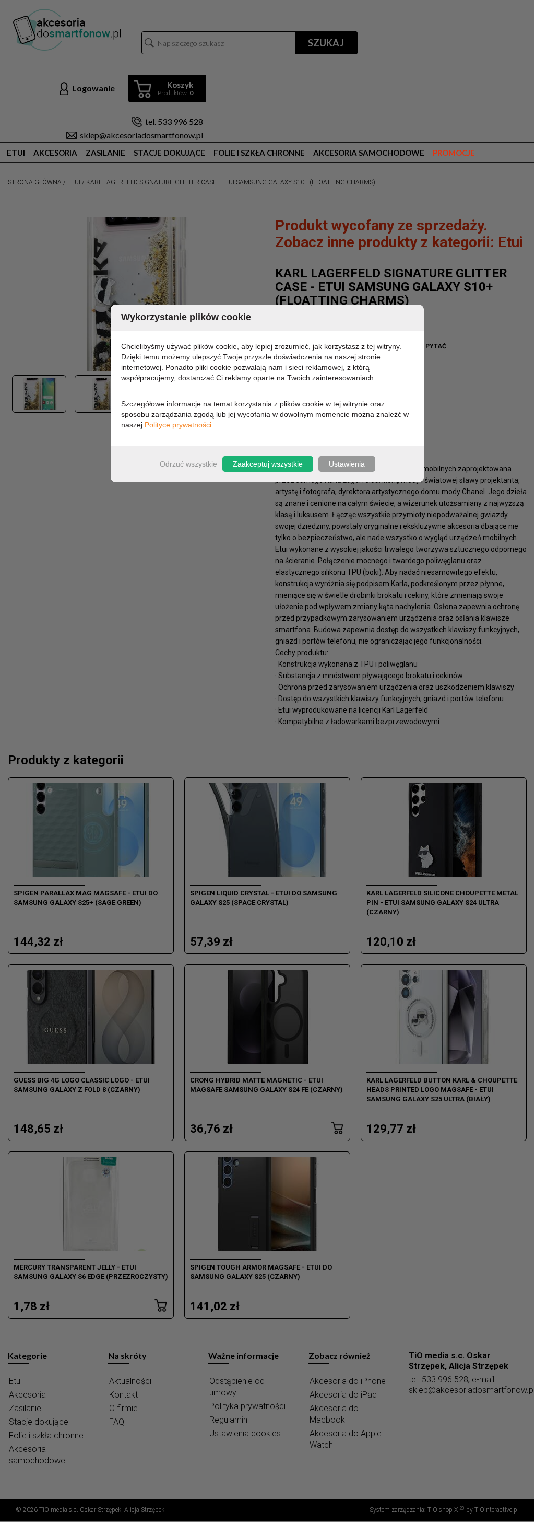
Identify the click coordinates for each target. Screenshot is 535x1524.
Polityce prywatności (178, 425)
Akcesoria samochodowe (368, 152)
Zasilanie (105, 152)
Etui (16, 152)
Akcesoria (55, 152)
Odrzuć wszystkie (188, 464)
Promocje (454, 152)
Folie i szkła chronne (259, 152)
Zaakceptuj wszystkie (268, 464)
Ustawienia (347, 464)
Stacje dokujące (169, 152)
